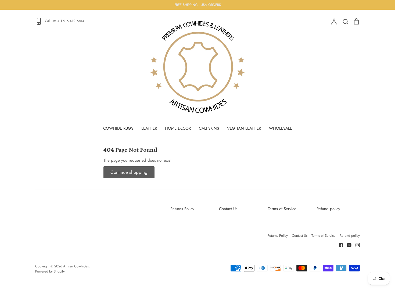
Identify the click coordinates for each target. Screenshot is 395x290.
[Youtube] (347, 244)
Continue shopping (129, 172)
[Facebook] (339, 244)
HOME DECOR (178, 128)
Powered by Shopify (50, 271)
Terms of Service (282, 209)
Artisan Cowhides (76, 266)
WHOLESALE (280, 128)
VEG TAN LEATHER (244, 128)
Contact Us (228, 209)
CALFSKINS (209, 128)
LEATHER (149, 128)
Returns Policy (182, 209)
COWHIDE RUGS (118, 128)
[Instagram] (355, 244)
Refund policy (328, 209)
